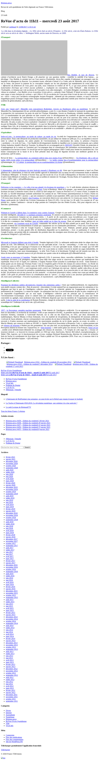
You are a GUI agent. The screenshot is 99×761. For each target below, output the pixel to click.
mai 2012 (9, 684)
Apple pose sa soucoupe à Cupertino (15, 257)
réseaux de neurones (12, 325)
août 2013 (9, 651)
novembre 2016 (12, 567)
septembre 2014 (12, 623)
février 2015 (10, 613)
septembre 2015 (12, 597)
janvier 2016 (10, 589)
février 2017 (10, 561)
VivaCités (9, 383)
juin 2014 (9, 630)
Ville (7, 723)
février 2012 (10, 690)
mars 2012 (10, 688)
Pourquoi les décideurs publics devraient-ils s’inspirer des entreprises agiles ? (31, 285)
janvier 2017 (10, 563)
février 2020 (10, 483)
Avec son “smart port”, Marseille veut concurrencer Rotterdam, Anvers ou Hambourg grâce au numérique (44, 109)
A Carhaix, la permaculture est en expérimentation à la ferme (39, 162)
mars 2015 (10, 610)
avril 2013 (10, 660)
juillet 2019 (10, 498)
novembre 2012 (12, 671)
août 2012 (9, 677)
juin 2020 (9, 474)
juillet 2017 (10, 550)
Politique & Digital (13, 385)
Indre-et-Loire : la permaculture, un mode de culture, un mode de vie (28, 137)
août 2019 (9, 496)
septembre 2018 (12, 520)
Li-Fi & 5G (10, 388)
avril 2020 (10, 479)
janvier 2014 (10, 641)
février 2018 (10, 535)
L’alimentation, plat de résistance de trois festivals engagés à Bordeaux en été (31, 170)
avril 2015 (10, 608)
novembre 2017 (12, 541)
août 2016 (9, 574)
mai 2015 (9, 606)
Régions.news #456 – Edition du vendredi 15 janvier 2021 (28, 427)
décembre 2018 (12, 513)
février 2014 (10, 638)
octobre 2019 (11, 492)
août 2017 (9, 548)
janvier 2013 (10, 667)
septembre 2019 (12, 494)
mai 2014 (9, 632)
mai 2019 (9, 502)
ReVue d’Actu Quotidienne (16, 379)
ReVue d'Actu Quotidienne (11, 370)
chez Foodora (33, 198)
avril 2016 (10, 582)
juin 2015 (9, 604)
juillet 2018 (10, 524)
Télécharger (5, 750)
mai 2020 (9, 476)
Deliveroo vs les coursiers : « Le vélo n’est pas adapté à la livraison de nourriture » (33, 187)
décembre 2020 (12, 461)
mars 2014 (10, 636)
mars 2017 (10, 559)
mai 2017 (9, 554)
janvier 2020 (10, 485)
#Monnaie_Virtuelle (13, 390)
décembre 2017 (12, 539)
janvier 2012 (10, 693)
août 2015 (9, 600)
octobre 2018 (11, 517)
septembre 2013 (12, 649)
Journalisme (10, 715)
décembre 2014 (12, 617)
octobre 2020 (11, 466)
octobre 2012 (11, 673)
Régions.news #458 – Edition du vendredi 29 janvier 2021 (28, 423)
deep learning (46, 328)
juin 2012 (9, 682)
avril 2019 (10, 505)
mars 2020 (10, 481)
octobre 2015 (11, 595)
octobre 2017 (11, 543)
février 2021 (10, 457)
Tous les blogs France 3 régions (13, 411)
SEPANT (68, 145)
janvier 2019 (10, 511)
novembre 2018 (12, 515)
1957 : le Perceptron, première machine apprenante (21, 310)
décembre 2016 (12, 565)
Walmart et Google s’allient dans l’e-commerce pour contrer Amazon (27, 213)
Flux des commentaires (14, 739)
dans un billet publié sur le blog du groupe (49, 221)
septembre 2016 (12, 572)
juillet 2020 (10, 472)
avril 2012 (10, 686)
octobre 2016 (11, 569)
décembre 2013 (12, 643)
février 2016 (10, 587)
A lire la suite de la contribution (18, 300)
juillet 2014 (10, 628)
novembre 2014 (12, 619)
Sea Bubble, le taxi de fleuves (80, 75)
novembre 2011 (12, 697)
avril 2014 (10, 634)
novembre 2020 (12, 463)
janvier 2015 (10, 615)
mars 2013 (10, 662)
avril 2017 (10, 556)
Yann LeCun (93, 328)
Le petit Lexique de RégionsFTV (18, 407)
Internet (9, 713)
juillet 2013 (10, 654)
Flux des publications (14, 737)
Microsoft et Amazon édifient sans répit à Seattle (19, 242)
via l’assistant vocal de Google (26, 223)
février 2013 (10, 664)
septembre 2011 (12, 701)
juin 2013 (9, 656)
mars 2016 (10, 584)
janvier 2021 (10, 459)
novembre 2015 (12, 593)
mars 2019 (10, 507)
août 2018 (9, 522)
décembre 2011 (11, 695)
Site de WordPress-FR (14, 742)
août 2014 (9, 626)
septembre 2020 (12, 468)
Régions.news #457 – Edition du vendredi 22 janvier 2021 (28, 425)
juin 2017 (9, 552)
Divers (8, 711)
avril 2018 (10, 530)
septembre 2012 (12, 675)
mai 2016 (9, 580)
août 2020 (9, 470)
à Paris (39, 189)
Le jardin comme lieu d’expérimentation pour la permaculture (74, 160)
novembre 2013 (12, 645)
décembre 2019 (12, 487)
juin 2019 (9, 500)
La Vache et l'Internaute (41, 403)
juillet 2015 (10, 602)
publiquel (12, 27)
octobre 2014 (11, 621)
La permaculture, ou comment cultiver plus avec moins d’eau (38, 158)
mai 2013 (9, 658)
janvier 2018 (10, 537)
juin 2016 (9, 578)
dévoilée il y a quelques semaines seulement (34, 215)
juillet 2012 (10, 680)
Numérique (10, 717)
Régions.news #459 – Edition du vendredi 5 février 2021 (27, 421)
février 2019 (10, 509)
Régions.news (6, 3)
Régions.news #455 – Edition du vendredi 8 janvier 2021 (27, 429)
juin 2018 (9, 526)
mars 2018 (10, 533)
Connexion (10, 735)
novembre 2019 (12, 489)
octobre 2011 (11, 699)
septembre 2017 (12, 546)
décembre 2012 (12, 669)
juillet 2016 (10, 576)
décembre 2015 (12, 591)
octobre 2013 (11, 647)
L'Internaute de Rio (44, 399)
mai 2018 (9, 528)
